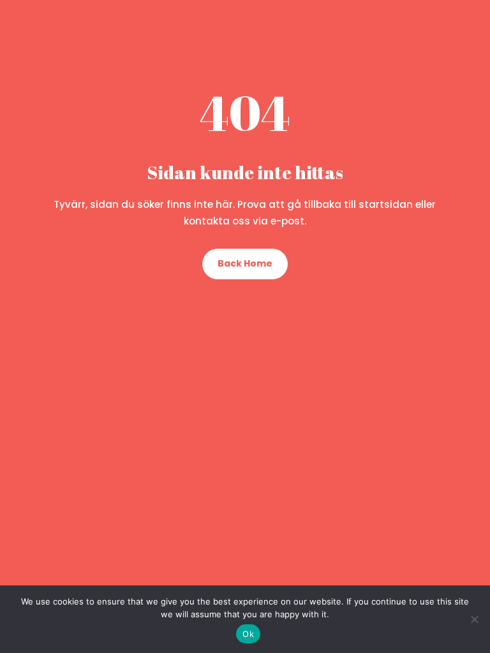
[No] (474, 619)
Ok (248, 634)
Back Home (245, 263)
